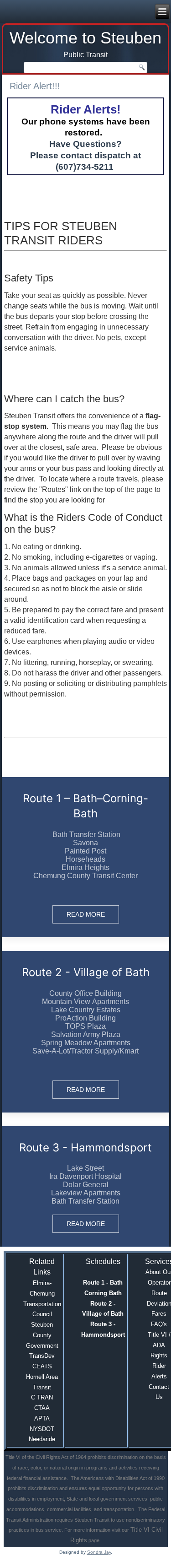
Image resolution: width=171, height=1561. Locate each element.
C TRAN (42, 1397)
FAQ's (159, 1324)
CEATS (42, 1366)
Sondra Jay (99, 1552)
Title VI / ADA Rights (159, 1345)
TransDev (42, 1355)
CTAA (42, 1407)
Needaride (42, 1439)
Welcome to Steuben (85, 37)
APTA (42, 1418)
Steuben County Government (42, 1335)
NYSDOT (42, 1429)
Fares (158, 1313)
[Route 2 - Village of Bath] (86, 1032)
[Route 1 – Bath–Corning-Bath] (86, 857)
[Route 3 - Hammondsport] (86, 1186)
